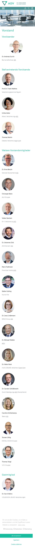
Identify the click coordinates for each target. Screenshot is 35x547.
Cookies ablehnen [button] (16, 544)
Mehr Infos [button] (21, 525)
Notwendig (9, 529)
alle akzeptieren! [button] (16, 535)
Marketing (28, 529)
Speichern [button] (16, 540)
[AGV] (14, 3)
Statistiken (18, 529)
